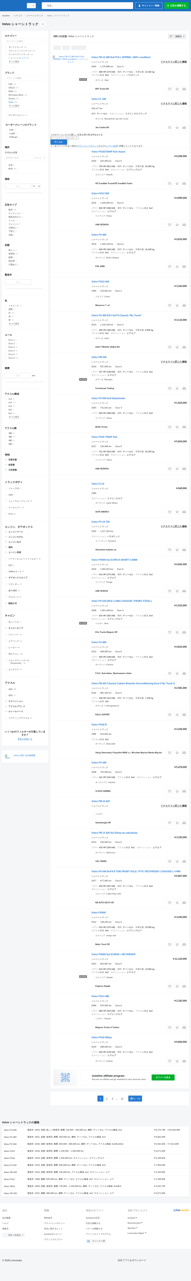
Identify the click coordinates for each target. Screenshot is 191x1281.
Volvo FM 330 (99, 357)
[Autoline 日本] (12, 5)
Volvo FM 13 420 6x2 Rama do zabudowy (114, 833)
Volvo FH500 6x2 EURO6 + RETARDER (113, 954)
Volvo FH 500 (10, 1130)
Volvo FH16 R (99, 724)
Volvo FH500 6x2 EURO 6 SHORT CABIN (114, 560)
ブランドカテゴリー (53, 1239)
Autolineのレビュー (53, 1234)
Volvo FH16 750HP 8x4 (104, 437)
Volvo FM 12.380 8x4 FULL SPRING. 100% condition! (121, 57)
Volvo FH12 (9, 1179)
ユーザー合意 (111, 146)
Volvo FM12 (9, 1186)
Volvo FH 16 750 (100, 522)
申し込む (59, 142)
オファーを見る (163, 1077)
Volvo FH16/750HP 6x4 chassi (108, 151)
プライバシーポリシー (88, 146)
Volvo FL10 (97, 484)
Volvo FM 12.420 (100, 801)
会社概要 (6, 1218)
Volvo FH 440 (98, 762)
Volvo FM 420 (10, 1172)
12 (122, 1098)
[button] (177, 89)
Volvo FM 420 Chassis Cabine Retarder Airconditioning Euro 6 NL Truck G (133, 683)
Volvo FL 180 (98, 99)
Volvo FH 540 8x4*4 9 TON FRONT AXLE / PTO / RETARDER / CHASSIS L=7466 (135, 871)
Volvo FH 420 (10, 1165)
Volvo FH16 (9, 1158)
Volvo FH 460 (98, 234)
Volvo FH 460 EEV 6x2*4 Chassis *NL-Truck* (116, 315)
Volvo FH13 (9, 1151)
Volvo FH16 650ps (101, 1037)
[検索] (45, 5)
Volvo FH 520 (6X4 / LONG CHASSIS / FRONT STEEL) (121, 601)
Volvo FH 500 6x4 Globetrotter (108, 398)
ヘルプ (5, 1223)
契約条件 (48, 1218)
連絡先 (5, 1228)
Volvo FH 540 (10, 1144)
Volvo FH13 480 (100, 996)
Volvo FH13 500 (100, 193)
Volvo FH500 (98, 912)
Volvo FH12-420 (100, 281)
